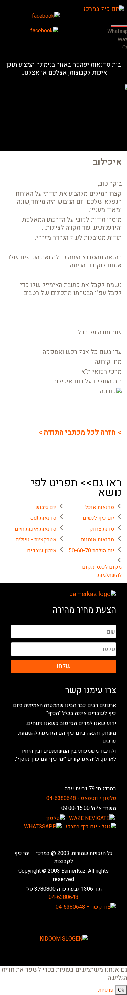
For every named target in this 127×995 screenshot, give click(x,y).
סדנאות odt (43, 518)
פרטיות (106, 990)
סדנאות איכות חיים (35, 529)
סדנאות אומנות (97, 540)
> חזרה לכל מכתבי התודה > (80, 432)
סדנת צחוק (101, 529)
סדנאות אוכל (99, 507)
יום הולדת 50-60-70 (91, 551)
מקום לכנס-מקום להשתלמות (102, 571)
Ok (121, 990)
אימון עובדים (41, 551)
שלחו (64, 666)
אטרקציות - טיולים (35, 540)
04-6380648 (63, 897)
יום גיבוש (45, 507)
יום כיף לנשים (98, 518)
